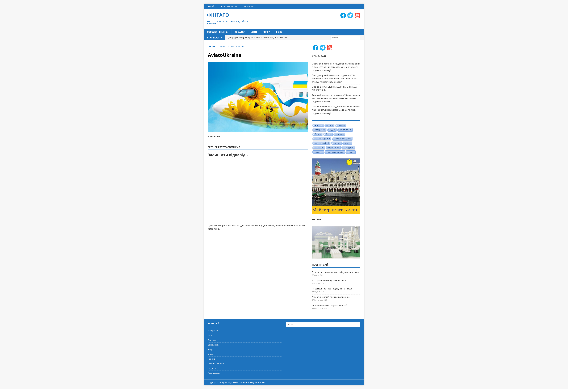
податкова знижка (335, 152)
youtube (341, 125)
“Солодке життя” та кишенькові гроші (331, 297)
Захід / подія (214, 344)
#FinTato (318, 125)
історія (351, 152)
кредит (337, 143)
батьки (318, 134)
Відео (332, 130)
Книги (266, 31)
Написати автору (229, 6)
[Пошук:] (345, 37)
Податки (239, 31)
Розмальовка (214, 373)
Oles (314, 86)
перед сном (333, 147)
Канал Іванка (345, 130)
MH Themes (260, 382)
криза (347, 143)
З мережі (212, 340)
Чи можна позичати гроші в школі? (329, 305)
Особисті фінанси (217, 31)
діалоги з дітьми (322, 138)
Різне (279, 31)
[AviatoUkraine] (258, 130)
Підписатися (248, 6)
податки (318, 152)
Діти (254, 31)
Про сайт (211, 6)
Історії (210, 349)
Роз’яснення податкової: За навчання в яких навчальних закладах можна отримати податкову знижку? (336, 67)
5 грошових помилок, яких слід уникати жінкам (335, 272)
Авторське (320, 129)
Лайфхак (212, 358)
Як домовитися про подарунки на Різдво (332, 288)
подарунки (349, 147)
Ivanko (330, 125)
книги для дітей (322, 143)
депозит (340, 134)
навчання (319, 147)
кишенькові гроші (343, 138)
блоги (328, 134)
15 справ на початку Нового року (329, 280)
